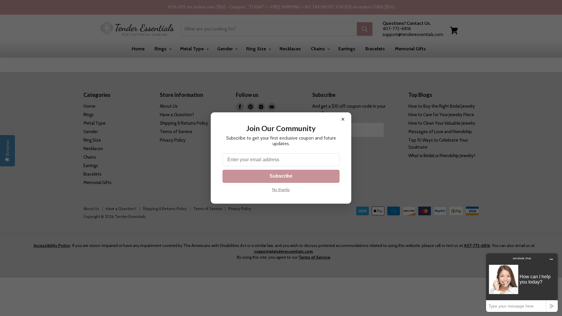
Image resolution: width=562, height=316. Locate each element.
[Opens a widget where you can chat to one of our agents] (522, 282)
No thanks (281, 189)
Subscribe (281, 176)
